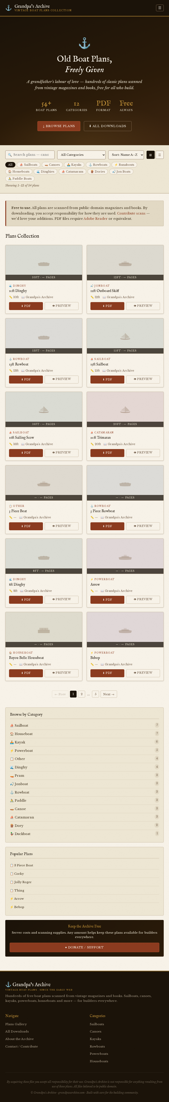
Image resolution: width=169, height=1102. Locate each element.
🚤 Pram (17, 776)
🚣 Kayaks (74, 164)
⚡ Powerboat (21, 751)
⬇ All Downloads (107, 126)
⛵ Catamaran (22, 817)
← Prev (60, 694)
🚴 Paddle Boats (20, 178)
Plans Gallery (16, 1024)
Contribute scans (131, 213)
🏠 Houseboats (18, 171)
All (10, 164)
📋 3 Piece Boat (21, 865)
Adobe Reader (96, 219)
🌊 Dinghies (45, 171)
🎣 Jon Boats (121, 171)
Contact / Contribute (21, 1046)
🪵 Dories (97, 171)
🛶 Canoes (52, 164)
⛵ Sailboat (19, 726)
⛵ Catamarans (72, 171)
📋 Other (17, 759)
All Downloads (17, 1031)
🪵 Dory (16, 826)
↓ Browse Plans (59, 126)
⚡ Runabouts (124, 164)
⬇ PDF (26, 306)
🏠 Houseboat (21, 734)
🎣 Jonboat (19, 784)
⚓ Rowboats (98, 164)
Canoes (95, 1031)
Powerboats (99, 1054)
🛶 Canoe (18, 809)
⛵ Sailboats (28, 164)
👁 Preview (61, 305)
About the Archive (19, 1039)
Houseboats (99, 1061)
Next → (108, 694)
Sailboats (97, 1024)
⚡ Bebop (17, 907)
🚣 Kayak (17, 742)
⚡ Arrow (17, 899)
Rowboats (97, 1046)
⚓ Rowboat (19, 792)
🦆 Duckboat (20, 834)
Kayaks (95, 1039)
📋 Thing (17, 890)
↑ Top (158, 1093)
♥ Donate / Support (84, 947)
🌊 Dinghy (18, 767)
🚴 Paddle (18, 801)
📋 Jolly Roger (21, 882)
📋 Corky (17, 874)
